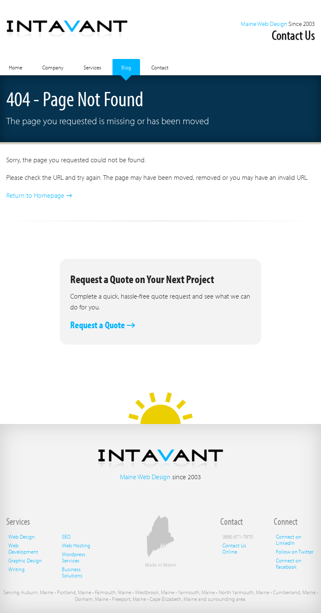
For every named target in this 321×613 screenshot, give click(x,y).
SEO (66, 536)
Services (92, 67)
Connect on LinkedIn (288, 539)
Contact (159, 67)
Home (15, 67)
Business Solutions (72, 572)
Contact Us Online (234, 548)
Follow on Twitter (294, 551)
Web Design (21, 536)
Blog (126, 67)
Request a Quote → (102, 325)
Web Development (23, 548)
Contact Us (293, 34)
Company (53, 67)
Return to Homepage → (39, 195)
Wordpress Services (73, 557)
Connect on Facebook (288, 563)
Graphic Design (25, 560)
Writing (16, 569)
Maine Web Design (264, 24)
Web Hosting (76, 545)
